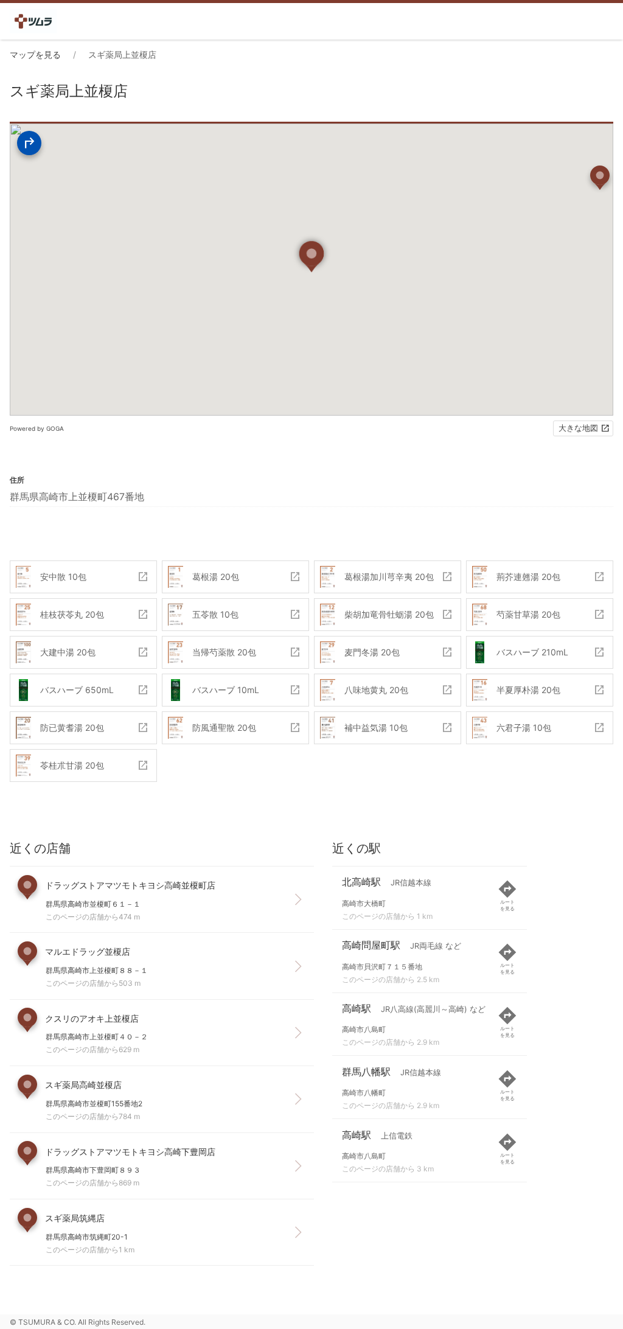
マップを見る (35, 54)
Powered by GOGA (37, 428)
